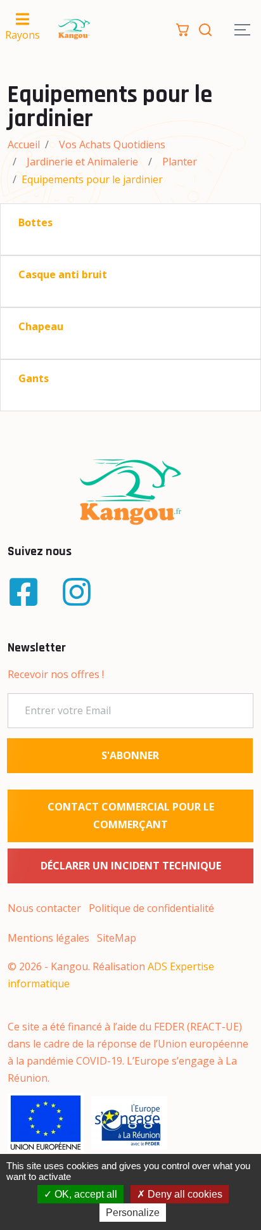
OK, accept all (84, 1194)
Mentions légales (48, 938)
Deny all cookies (183, 1194)
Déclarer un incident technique (131, 866)
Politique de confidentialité (151, 908)
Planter (179, 162)
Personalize (133, 1212)
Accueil (24, 144)
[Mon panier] (182, 28)
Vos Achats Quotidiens (112, 144)
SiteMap (116, 938)
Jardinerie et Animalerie (82, 162)
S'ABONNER (130, 755)
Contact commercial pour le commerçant (131, 815)
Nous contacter (44, 908)
